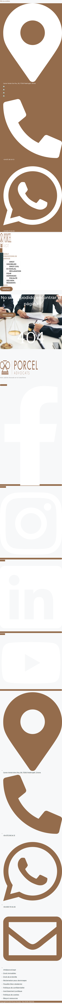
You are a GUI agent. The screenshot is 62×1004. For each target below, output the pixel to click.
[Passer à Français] (6, 93)
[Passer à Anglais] (6, 90)
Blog (5, 285)
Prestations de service (10, 257)
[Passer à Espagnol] (6, 96)
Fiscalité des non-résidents (11, 280)
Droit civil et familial (12, 267)
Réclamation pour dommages (13, 273)
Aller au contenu (5, 1)
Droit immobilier (11, 263)
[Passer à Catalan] (6, 87)
